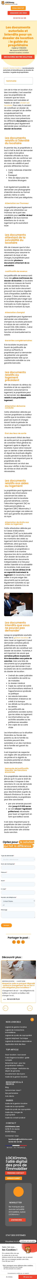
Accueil (5, 68)
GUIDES (9, 1100)
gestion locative (21, 637)
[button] (33, 2)
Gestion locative (15, 68)
